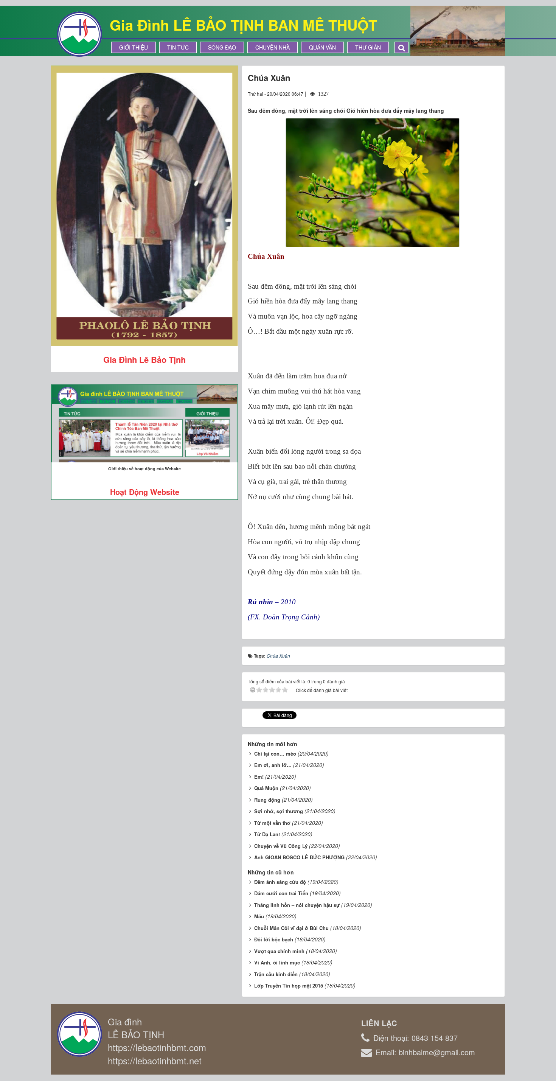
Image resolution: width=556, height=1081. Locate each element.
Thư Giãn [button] (368, 47)
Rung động (267, 799)
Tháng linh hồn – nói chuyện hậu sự (297, 904)
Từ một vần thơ (272, 822)
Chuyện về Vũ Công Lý (281, 845)
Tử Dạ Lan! (267, 834)
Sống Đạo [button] (222, 47)
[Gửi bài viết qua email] (465, 93)
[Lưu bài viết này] (493, 93)
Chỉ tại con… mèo (275, 753)
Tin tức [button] (178, 47)
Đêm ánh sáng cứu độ (280, 881)
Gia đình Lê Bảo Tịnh (144, 359)
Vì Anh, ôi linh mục (277, 962)
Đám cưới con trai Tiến (281, 893)
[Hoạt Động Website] (144, 423)
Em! (259, 776)
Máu (259, 916)
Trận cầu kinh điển (276, 974)
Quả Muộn (266, 788)
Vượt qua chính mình (279, 951)
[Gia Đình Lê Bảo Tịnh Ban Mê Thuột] (79, 33)
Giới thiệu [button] (133, 47)
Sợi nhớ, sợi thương (278, 811)
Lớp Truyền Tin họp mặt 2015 (288, 985)
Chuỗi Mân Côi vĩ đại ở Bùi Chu (291, 928)
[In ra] (479, 93)
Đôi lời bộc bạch (273, 939)
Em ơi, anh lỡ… (273, 764)
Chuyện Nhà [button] (272, 47)
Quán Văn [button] (322, 47)
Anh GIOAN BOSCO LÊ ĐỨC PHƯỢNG (299, 857)
